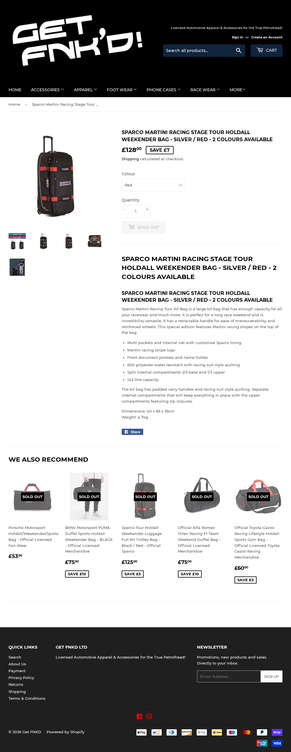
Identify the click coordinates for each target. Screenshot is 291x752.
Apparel (84, 89)
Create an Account (266, 37)
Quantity (131, 200)
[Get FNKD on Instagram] (149, 717)
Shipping (130, 159)
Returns (16, 684)
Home (15, 89)
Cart (271, 50)
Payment (17, 670)
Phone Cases (162, 89)
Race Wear (203, 89)
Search (15, 657)
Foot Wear (120, 89)
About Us (17, 664)
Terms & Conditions (27, 698)
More (236, 89)
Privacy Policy (21, 677)
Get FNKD (31, 732)
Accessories (46, 89)
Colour (128, 173)
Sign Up (271, 676)
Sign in (237, 37)
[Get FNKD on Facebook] (139, 717)
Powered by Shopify (65, 732)
